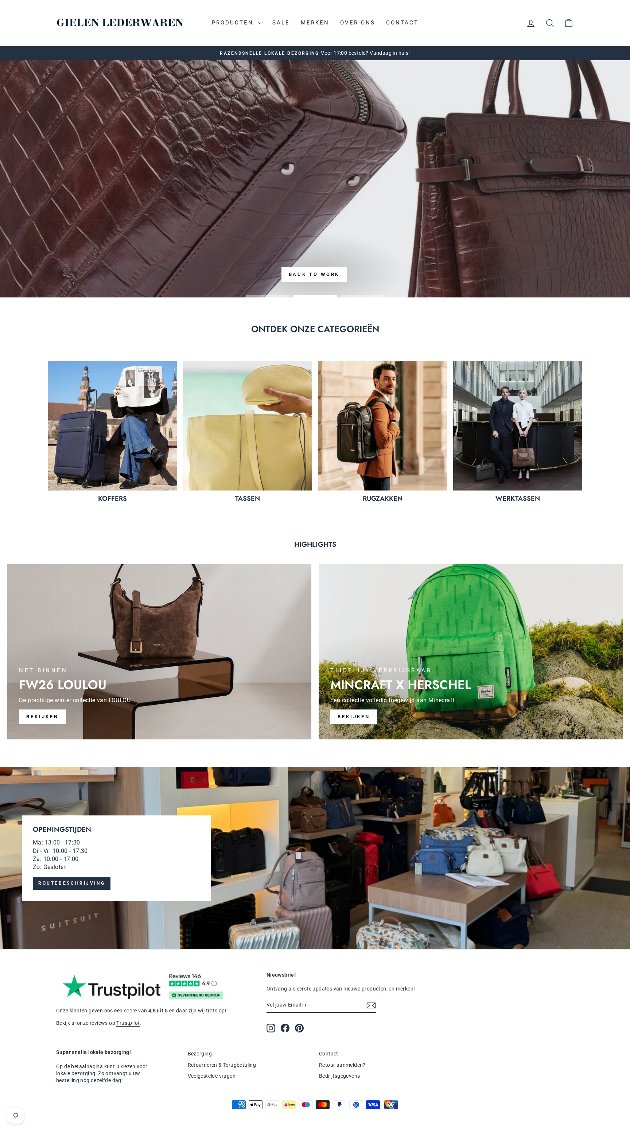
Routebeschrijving (71, 883)
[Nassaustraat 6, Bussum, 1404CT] (315, 858)
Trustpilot (128, 1023)
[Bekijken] (159, 651)
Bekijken (354, 716)
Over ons (357, 22)
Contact (402, 22)
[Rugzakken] (382, 426)
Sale (281, 22)
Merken (315, 22)
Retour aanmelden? (342, 1065)
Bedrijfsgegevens (339, 1076)
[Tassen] (247, 426)
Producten (234, 22)
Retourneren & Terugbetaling (222, 1065)
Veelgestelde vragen (212, 1076)
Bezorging (200, 1054)
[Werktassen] (518, 426)
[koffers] (112, 426)
